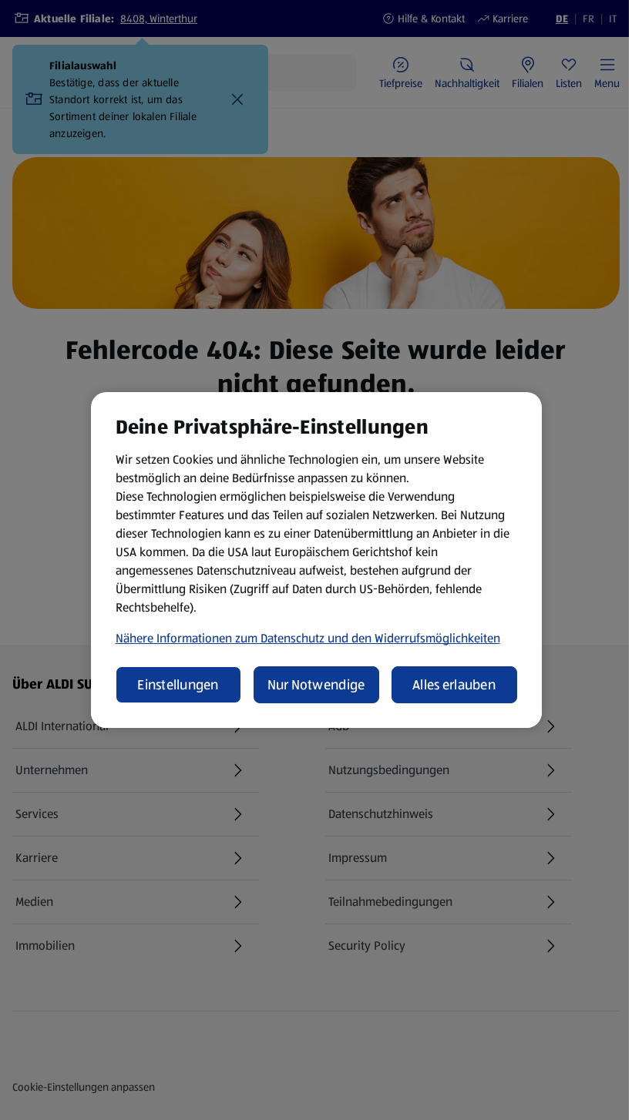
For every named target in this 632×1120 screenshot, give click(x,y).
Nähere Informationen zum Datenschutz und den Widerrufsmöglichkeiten (308, 638)
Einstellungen (178, 685)
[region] (316, 560)
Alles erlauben (454, 685)
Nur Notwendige (316, 685)
